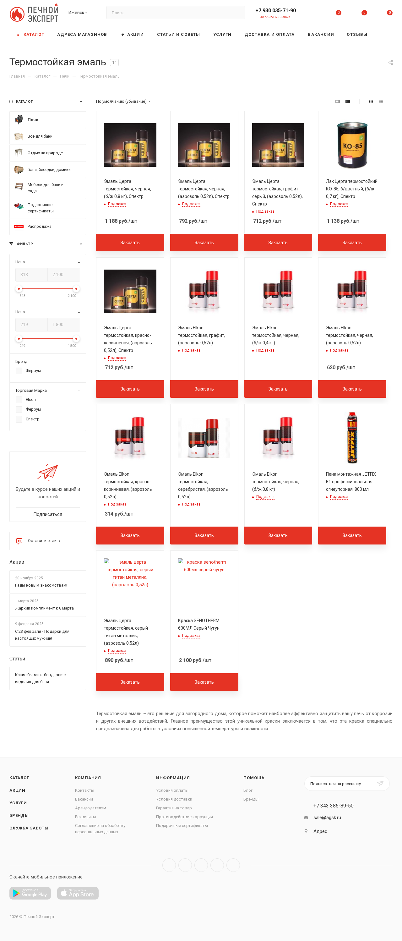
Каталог (19, 777)
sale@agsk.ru (327, 817)
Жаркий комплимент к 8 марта (44, 608)
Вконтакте (169, 865)
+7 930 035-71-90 (275, 11)
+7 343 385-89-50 (333, 805)
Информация (173, 777)
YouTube (201, 865)
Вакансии (84, 799)
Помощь (253, 777)
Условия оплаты (172, 790)
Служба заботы (28, 828)
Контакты (84, 790)
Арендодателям (90, 808)
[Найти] (237, 12)
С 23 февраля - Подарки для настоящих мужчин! (42, 635)
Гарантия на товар (174, 808)
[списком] (381, 101)
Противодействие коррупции (184, 816)
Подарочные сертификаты (182, 825)
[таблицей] (390, 101)
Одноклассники (217, 865)
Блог (248, 790)
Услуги (18, 803)
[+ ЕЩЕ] (383, 34)
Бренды (19, 815)
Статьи (17, 659)
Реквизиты (85, 816)
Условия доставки (174, 799)
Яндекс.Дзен (233, 865)
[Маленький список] (337, 101)
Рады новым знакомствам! (41, 585)
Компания (88, 777)
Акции (16, 562)
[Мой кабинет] (313, 14)
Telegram (185, 865)
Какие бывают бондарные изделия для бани (40, 678)
